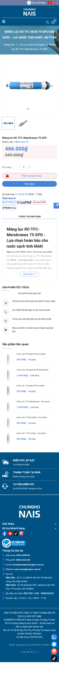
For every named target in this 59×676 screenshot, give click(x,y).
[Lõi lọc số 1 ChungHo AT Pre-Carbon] (8, 391)
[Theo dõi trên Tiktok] (16, 533)
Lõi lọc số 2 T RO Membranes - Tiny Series (33, 402)
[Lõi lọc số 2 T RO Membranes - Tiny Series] (8, 406)
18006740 (23, 194)
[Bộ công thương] (29, 543)
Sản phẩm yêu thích (15, 287)
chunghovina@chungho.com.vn (28, 564)
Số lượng (6, 167)
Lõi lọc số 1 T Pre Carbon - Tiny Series (31, 433)
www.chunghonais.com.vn (27, 569)
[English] (55, 2)
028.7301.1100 (31, 593)
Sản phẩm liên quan (15, 344)
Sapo (36, 651)
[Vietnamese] (50, 2)
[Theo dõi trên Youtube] (10, 533)
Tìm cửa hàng (39, 2)
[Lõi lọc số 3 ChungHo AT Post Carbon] (8, 359)
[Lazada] (24, 202)
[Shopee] (39, 202)
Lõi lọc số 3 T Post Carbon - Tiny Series (31, 417)
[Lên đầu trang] (54, 664)
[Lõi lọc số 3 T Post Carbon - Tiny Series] (8, 422)
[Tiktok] (9, 208)
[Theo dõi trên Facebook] (4, 533)
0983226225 (47, 593)
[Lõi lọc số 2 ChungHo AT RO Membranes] (8, 375)
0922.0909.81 (22, 488)
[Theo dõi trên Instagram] (21, 533)
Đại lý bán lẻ (9, 202)
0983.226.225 (23, 560)
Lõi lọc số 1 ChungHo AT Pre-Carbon (30, 386)
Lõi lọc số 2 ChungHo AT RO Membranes (32, 370)
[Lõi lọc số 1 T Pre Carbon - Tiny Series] (8, 438)
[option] (29, 86)
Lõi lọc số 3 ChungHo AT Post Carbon (31, 354)
